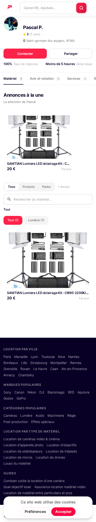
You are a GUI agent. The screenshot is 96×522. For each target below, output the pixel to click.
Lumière (26, 415)
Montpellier (58, 363)
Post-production (15, 422)
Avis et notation (44, 78)
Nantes (73, 357)
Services (76, 78)
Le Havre (40, 369)
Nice (61, 357)
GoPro (21, 398)
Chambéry (26, 375)
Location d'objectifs (61, 445)
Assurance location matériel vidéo (60, 487)
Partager (71, 54)
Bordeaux (10, 363)
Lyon (34, 357)
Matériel (12, 78)
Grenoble (10, 369)
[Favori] (66, 120)
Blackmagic (56, 392)
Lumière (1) (36, 220)
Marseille (20, 357)
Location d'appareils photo (23, 445)
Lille (24, 363)
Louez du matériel (17, 463)
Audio (40, 415)
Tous (11, 186)
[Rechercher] (81, 8)
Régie (71, 415)
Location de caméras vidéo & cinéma (31, 439)
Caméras (10, 415)
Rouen (25, 369)
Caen (54, 369)
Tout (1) (12, 220)
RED (71, 392)
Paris (7, 357)
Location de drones (50, 457)
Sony (7, 392)
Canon (19, 392)
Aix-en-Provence (74, 369)
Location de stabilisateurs (22, 451)
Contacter (25, 54)
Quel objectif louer (17, 487)
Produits (29, 186)
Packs (46, 186)
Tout (6, 209)
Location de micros (17, 457)
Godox (8, 398)
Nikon (31, 392)
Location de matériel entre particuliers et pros (37, 493)
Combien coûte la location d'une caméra (34, 481)
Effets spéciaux (42, 422)
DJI (41, 392)
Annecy (9, 375)
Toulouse (48, 357)
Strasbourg (38, 363)
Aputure (83, 392)
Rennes (75, 363)
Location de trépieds (61, 451)
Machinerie (56, 415)
